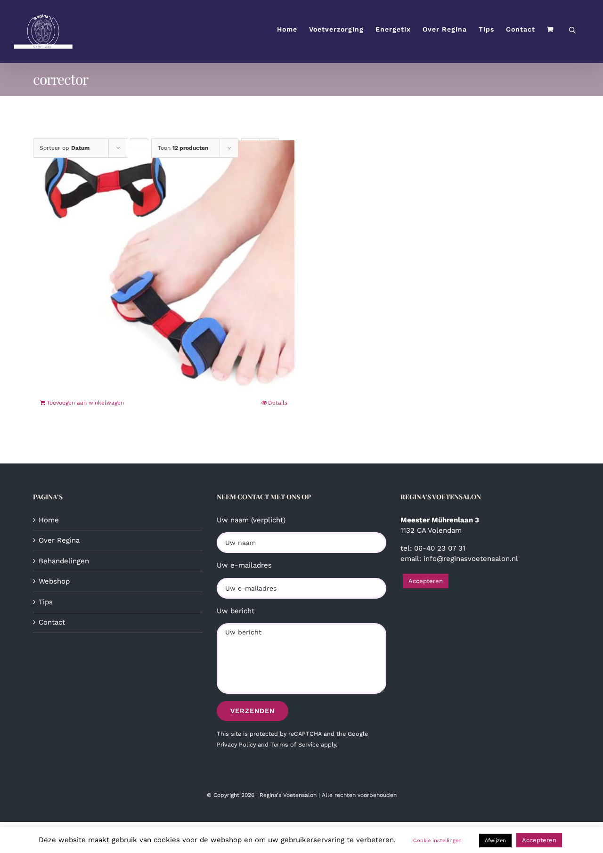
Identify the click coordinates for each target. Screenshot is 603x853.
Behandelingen (64, 561)
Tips (46, 602)
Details (277, 402)
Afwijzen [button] (495, 840)
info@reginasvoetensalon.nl (471, 558)
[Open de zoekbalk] (572, 29)
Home (49, 520)
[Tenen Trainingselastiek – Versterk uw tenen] (163, 270)
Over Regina (59, 540)
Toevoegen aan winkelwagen (85, 402)
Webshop (54, 581)
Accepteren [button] (425, 581)
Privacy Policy (236, 744)
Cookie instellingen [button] (437, 840)
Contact (52, 622)
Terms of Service (294, 744)
